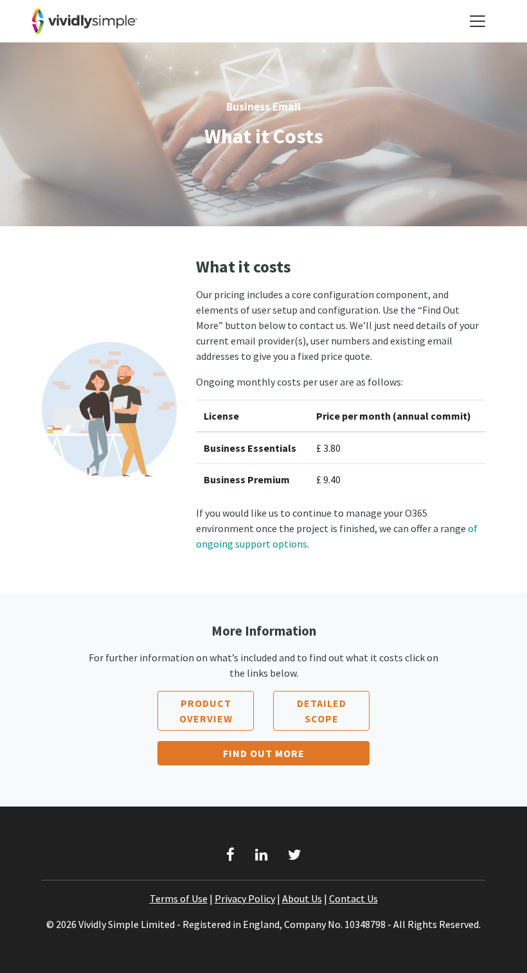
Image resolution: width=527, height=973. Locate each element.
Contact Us (353, 898)
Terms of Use (179, 898)
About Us (302, 898)
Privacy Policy (245, 898)
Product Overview (206, 711)
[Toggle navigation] (477, 21)
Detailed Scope (321, 711)
